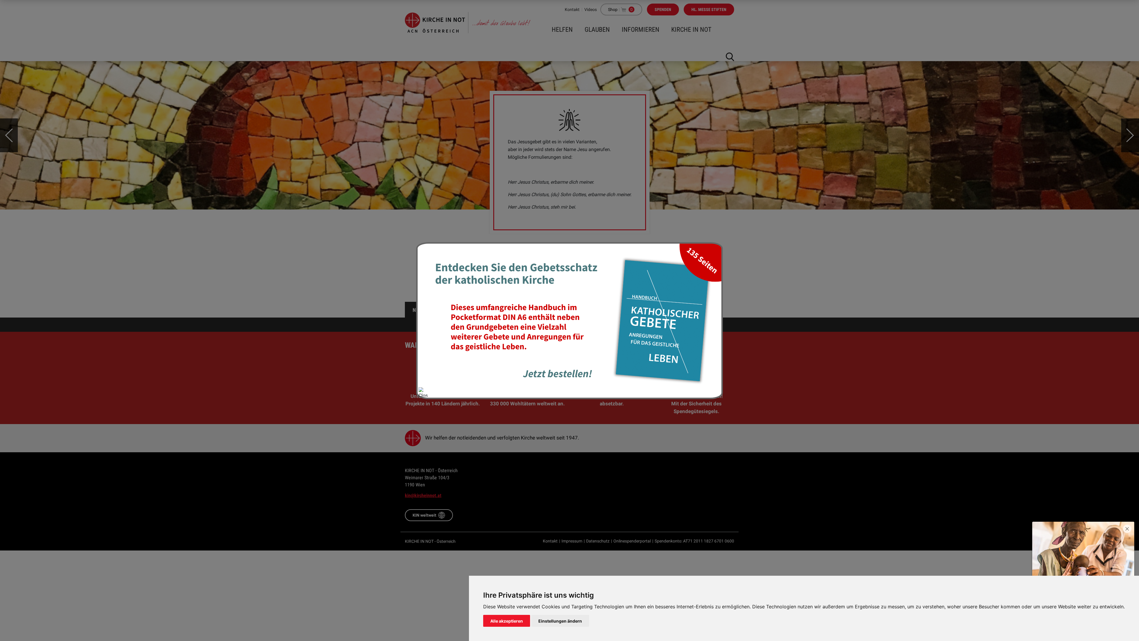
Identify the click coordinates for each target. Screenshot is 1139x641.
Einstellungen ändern (560, 620)
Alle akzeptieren (506, 620)
